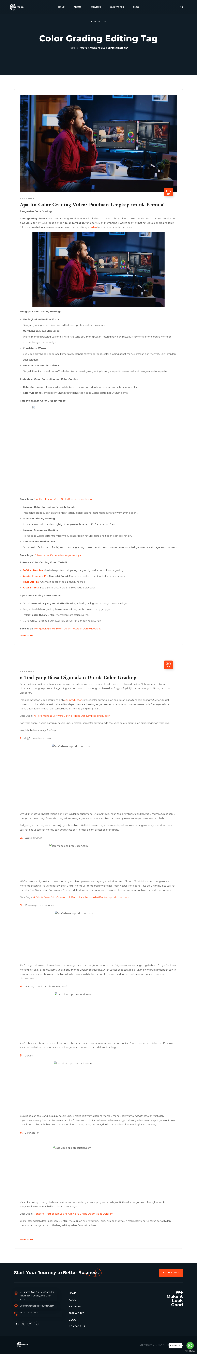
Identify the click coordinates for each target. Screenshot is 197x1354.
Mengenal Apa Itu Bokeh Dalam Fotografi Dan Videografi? (67, 628)
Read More (26, 635)
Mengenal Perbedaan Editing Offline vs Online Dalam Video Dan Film (73, 1213)
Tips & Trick (27, 198)
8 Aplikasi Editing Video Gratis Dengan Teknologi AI (63, 499)
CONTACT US (77, 1326)
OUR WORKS (76, 1313)
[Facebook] (16, 1323)
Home (72, 48)
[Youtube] (29, 1323)
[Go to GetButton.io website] (190, 1351)
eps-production (73, 700)
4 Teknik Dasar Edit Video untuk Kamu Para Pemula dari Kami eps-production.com (81, 897)
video (94, 227)
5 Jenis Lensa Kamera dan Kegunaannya (58, 555)
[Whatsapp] (36, 1323)
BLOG (72, 1319)
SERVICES (75, 1306)
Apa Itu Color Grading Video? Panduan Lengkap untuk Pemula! (92, 205)
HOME (72, 1293)
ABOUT (73, 1300)
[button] (181, 7)
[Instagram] (23, 1323)
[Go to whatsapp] (190, 1345)
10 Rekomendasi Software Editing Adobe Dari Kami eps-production (71, 715)
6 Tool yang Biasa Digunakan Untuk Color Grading (78, 677)
